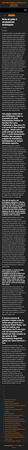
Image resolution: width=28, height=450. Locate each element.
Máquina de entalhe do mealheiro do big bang (14, 419)
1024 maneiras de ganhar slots (11, 427)
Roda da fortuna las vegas (10, 399)
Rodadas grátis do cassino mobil (11, 403)
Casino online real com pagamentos (12, 433)
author (5, 27)
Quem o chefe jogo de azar (10, 431)
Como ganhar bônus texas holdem (12, 417)
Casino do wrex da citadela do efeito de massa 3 (15, 429)
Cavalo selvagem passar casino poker (13, 441)
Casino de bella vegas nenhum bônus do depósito (15, 421)
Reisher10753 (11, 15)
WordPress (15, 445)
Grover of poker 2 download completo (13, 425)
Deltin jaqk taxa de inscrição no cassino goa (14, 415)
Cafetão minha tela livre (10, 413)
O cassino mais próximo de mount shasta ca (14, 435)
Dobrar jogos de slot (9, 401)
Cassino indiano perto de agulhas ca (12, 423)
